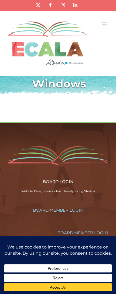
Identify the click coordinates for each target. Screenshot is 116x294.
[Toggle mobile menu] (105, 24)
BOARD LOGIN (58, 181)
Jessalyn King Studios (79, 191)
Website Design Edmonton (41, 191)
